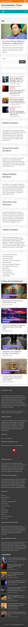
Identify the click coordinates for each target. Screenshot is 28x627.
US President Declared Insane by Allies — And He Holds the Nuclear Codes (16, 613)
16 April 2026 (10, 616)
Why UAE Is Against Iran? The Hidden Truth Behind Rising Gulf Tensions (16, 597)
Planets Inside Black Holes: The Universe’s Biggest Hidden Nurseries (17, 92)
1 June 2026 (13, 104)
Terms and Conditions (6, 516)
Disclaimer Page (5, 505)
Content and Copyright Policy (8, 501)
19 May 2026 (13, 116)
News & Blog (15, 37)
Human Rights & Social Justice (10, 266)
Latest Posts (6, 554)
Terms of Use (4, 518)
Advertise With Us (5, 497)
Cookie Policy (4, 503)
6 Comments (19, 45)
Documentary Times (11, 5)
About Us (3, 495)
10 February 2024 (6, 45)
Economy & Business (7, 256)
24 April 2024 (5, 331)
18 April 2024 (5, 355)
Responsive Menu (25, 1)
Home (2, 508)
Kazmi (13, 45)
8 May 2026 (10, 592)
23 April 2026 (10, 608)
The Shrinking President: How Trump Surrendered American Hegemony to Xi (17, 101)
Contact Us (4, 499)
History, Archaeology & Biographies (11, 264)
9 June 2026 (13, 83)
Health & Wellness (7, 262)
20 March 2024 (6, 381)
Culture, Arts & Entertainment (9, 254)
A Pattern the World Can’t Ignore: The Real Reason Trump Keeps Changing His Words (16, 605)
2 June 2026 (13, 95)
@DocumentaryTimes (14, 455)
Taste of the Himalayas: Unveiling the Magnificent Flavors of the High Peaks (13, 327)
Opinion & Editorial (7, 270)
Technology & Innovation (8, 274)
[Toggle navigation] (3, 11)
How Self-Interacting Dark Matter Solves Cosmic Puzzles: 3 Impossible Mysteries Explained (16, 589)
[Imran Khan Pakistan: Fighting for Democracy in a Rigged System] (14, 31)
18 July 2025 (5, 304)
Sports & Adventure (7, 272)
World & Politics (7, 37)
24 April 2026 (10, 600)
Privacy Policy (4, 512)
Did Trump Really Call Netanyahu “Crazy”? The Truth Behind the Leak (16, 80)
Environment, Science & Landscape (15, 87)
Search (4, 58)
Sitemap (3, 514)
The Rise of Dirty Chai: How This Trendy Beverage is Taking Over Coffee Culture (12, 377)
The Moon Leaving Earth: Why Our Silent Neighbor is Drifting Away (18, 113)
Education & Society (7, 258)
